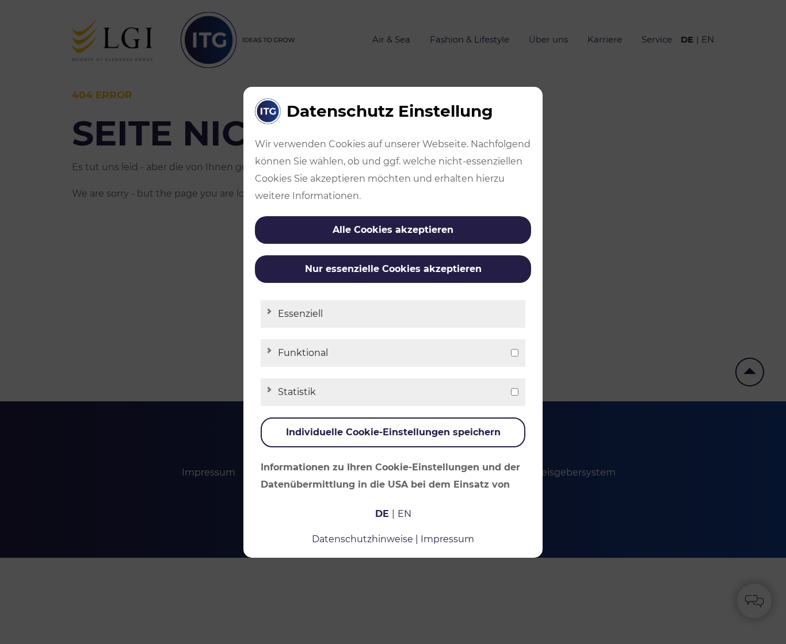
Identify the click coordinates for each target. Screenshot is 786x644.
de (382, 513)
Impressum (447, 539)
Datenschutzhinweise (362, 539)
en (404, 513)
